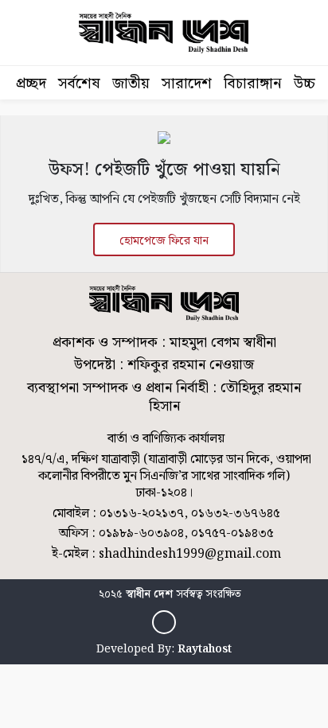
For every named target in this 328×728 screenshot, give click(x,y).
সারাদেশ (187, 84)
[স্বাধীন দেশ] (164, 621)
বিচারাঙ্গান (253, 84)
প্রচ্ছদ (31, 84)
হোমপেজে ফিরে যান (164, 241)
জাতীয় (131, 84)
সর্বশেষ (79, 84)
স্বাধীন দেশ (149, 594)
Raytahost (205, 649)
